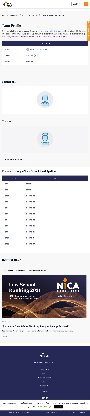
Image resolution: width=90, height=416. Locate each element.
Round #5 (30, 243)
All (5, 270)
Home (4, 15)
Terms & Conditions (76, 412)
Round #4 (31, 237)
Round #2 (30, 225)
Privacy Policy (51, 412)
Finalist (29, 183)
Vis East (24, 15)
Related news (11, 260)
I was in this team (14, 159)
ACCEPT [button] (58, 407)
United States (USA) (37, 270)
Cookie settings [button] (44, 406)
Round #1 (30, 195)
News (10, 270)
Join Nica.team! (44, 378)
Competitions (14, 15)
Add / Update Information (88, 30)
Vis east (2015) (34, 15)
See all (4, 336)
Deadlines (20, 270)
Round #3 (30, 231)
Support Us (44, 386)
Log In (75, 4)
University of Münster (50, 31)
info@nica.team (47, 362)
